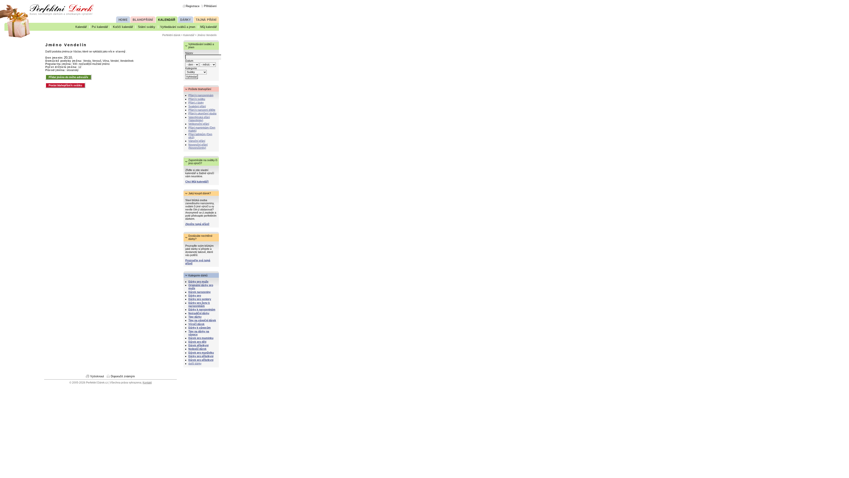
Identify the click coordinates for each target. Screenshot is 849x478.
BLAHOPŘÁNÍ (143, 19)
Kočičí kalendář (123, 27)
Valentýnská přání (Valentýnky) (199, 119)
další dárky (194, 363)
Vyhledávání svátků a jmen (177, 27)
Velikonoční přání (198, 123)
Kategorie (191, 68)
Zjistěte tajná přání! (197, 224)
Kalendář (81, 27)
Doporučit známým (123, 376)
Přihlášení (210, 6)
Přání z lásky (196, 102)
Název (189, 53)
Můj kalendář (208, 27)
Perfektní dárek (171, 35)
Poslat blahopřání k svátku (65, 85)
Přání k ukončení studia (202, 113)
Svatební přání (197, 106)
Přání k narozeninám (200, 95)
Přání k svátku (196, 99)
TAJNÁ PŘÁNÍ (206, 19)
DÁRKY (185, 19)
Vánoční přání (196, 141)
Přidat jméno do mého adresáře (68, 77)
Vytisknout (97, 376)
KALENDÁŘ (166, 19)
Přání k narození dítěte (201, 110)
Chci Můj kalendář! (197, 181)
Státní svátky (146, 27)
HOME (123, 19)
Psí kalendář (100, 27)
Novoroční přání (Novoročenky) (198, 146)
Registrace (192, 6)
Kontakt (147, 382)
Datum (189, 60)
